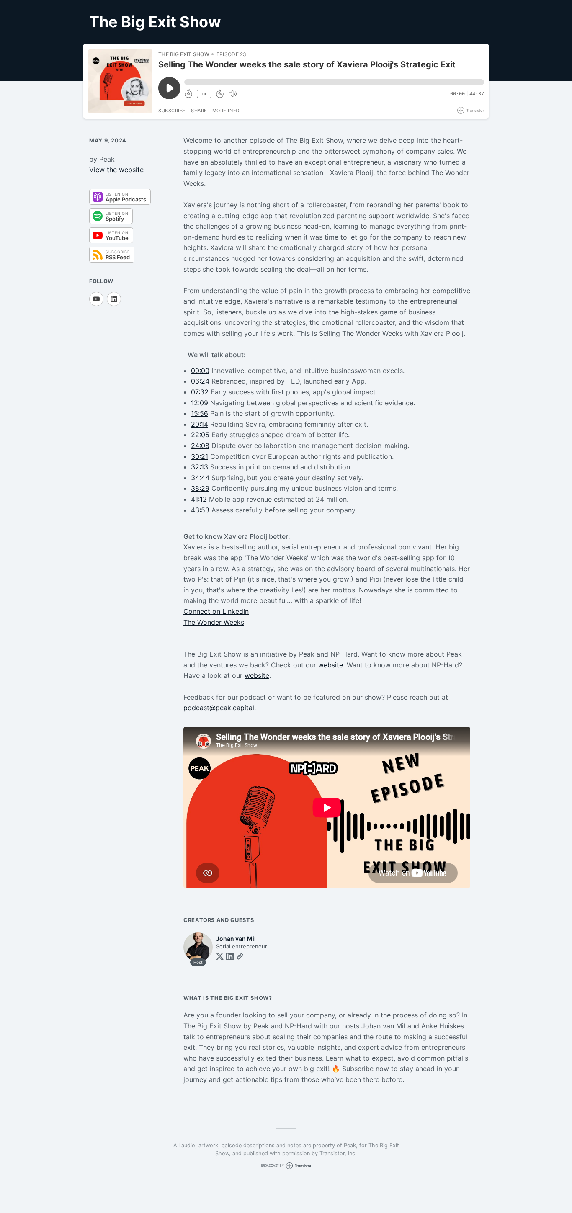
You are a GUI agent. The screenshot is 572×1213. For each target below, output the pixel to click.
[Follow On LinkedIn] (114, 299)
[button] (334, 82)
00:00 (200, 370)
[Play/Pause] (120, 81)
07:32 (200, 392)
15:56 (199, 413)
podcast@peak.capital (218, 707)
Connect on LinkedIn (216, 611)
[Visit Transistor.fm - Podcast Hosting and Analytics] (470, 110)
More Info (226, 110)
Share (199, 110)
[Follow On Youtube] (96, 299)
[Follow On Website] (240, 956)
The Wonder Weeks (213, 622)
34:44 (200, 478)
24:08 (200, 445)
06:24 (200, 381)
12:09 (199, 403)
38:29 (200, 488)
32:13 (199, 467)
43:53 (200, 510)
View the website (116, 169)
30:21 (199, 456)
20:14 (199, 424)
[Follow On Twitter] (220, 956)
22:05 (200, 434)
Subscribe (172, 110)
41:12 (199, 499)
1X (203, 94)
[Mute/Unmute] (232, 94)
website (330, 665)
